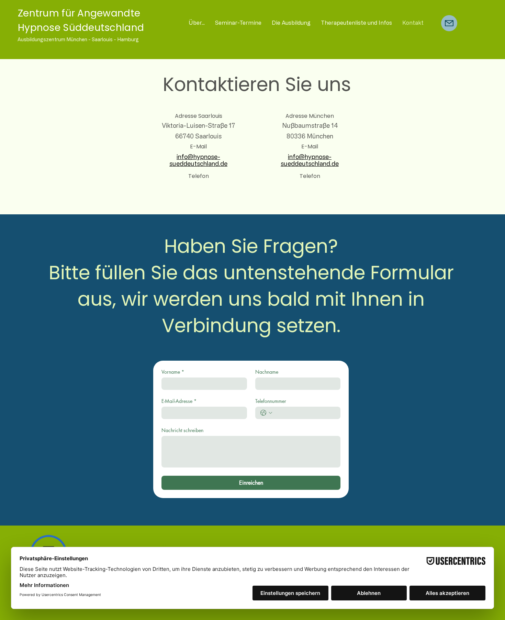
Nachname (266, 372)
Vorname (172, 372)
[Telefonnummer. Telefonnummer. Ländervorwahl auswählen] (266, 413)
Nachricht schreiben (182, 430)
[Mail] (449, 23)
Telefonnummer (270, 401)
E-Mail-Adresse (179, 401)
